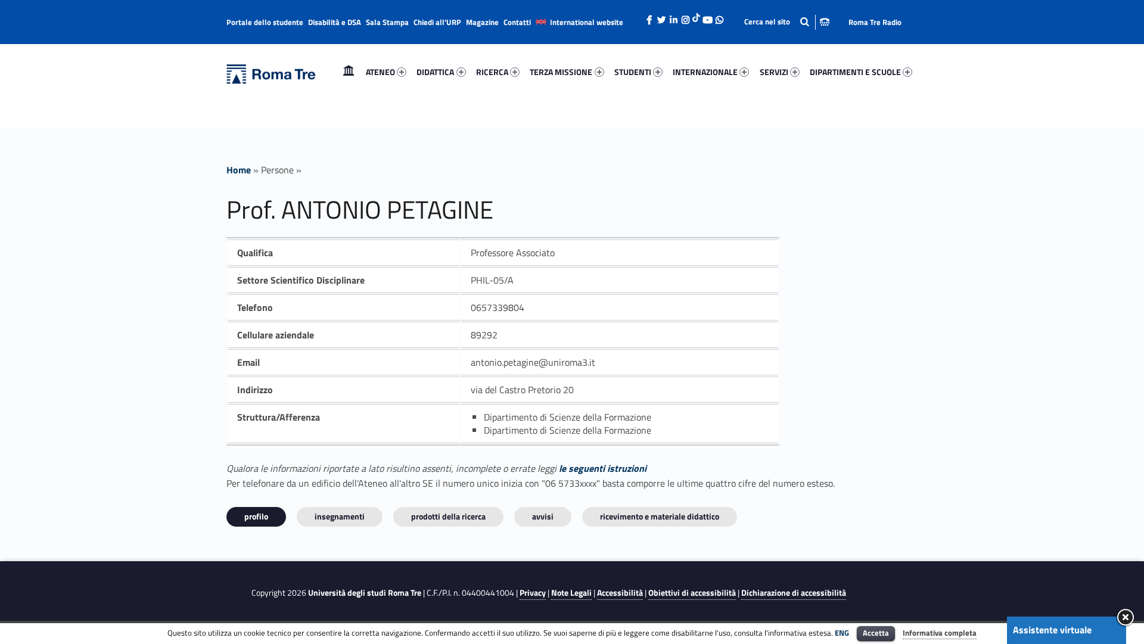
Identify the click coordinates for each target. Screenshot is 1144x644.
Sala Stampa (387, 22)
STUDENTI (632, 72)
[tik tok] (696, 16)
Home (348, 72)
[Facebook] (649, 16)
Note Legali (571, 592)
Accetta (876, 633)
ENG (842, 633)
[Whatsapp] (719, 16)
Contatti (517, 22)
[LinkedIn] (673, 16)
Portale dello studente (264, 22)
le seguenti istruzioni (602, 468)
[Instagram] (685, 16)
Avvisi (543, 516)
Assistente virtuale (1052, 630)
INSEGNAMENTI (340, 516)
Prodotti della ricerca (448, 516)
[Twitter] (661, 16)
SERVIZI (774, 72)
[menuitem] (348, 72)
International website (586, 22)
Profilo (256, 516)
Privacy (533, 592)
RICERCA (492, 72)
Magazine (482, 22)
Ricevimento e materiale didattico (659, 516)
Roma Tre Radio (874, 22)
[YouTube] (707, 16)
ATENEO (380, 72)
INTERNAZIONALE (705, 72)
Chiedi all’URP (437, 22)
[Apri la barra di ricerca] (787, 22)
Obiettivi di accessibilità (692, 592)
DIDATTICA (435, 72)
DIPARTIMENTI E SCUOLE (855, 72)
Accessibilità (620, 592)
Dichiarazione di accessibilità (793, 592)
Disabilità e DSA (334, 22)
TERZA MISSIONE (561, 72)
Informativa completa (940, 633)
